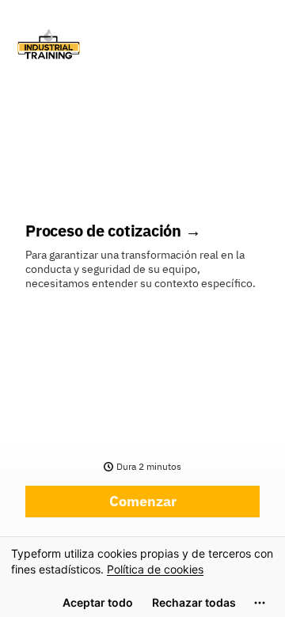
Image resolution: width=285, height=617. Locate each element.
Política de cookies (155, 569)
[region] (142, 576)
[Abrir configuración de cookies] (259, 603)
